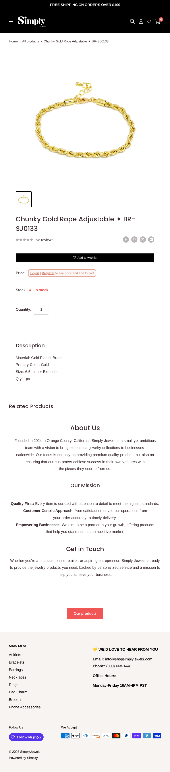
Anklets (15, 655)
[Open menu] (11, 21)
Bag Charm (18, 692)
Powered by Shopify (23, 758)
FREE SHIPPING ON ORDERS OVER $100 (85, 5)
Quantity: (23, 309)
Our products (85, 613)
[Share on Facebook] (126, 239)
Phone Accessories (25, 707)
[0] (157, 21)
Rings (13, 685)
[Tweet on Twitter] (143, 239)
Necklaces (17, 677)
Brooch (15, 700)
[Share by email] (151, 239)
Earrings (16, 670)
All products (30, 41)
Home (13, 41)
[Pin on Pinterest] (134, 239)
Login (34, 273)
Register (48, 273)
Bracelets (17, 662)
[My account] (141, 21)
